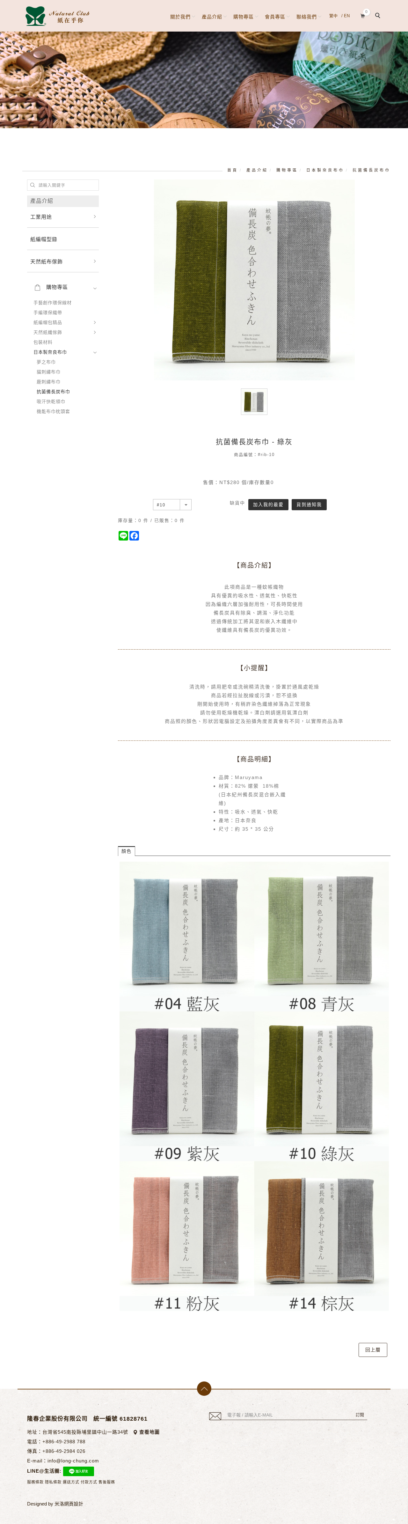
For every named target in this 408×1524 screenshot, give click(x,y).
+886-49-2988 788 (63, 1441)
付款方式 (89, 1482)
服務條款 (35, 1482)
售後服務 (106, 1482)
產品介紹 (212, 16)
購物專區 (243, 16)
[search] (379, 16)
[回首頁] (57, 16)
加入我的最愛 (268, 504)
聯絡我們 (306, 16)
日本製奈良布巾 (325, 170)
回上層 (373, 1349)
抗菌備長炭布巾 (371, 170)
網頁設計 (73, 1503)
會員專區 (275, 16)
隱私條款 (53, 1482)
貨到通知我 (309, 504)
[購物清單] (363, 15)
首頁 (232, 170)
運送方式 (71, 1482)
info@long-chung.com (73, 1460)
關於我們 (180, 16)
